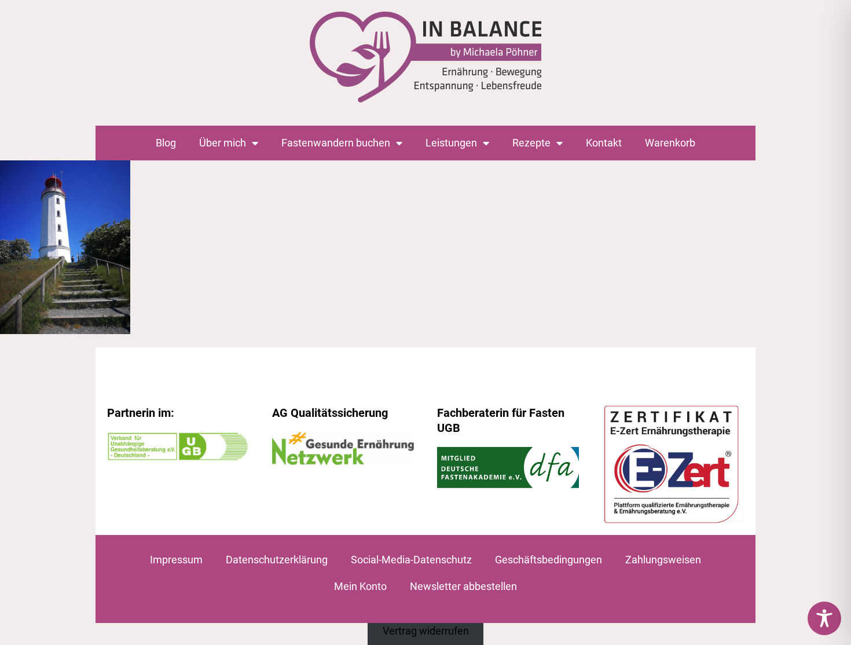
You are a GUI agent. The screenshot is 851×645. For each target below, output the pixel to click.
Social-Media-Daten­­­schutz (411, 560)
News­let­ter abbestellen (463, 586)
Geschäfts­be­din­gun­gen (548, 560)
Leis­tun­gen (451, 143)
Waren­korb (670, 143)
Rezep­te (531, 143)
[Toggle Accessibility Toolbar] (824, 618)
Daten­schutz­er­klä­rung (277, 560)
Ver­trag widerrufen (426, 631)
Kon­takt (604, 143)
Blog (166, 143)
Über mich (222, 143)
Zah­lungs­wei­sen (663, 560)
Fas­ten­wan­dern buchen (335, 143)
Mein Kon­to (360, 586)
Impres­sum (176, 560)
